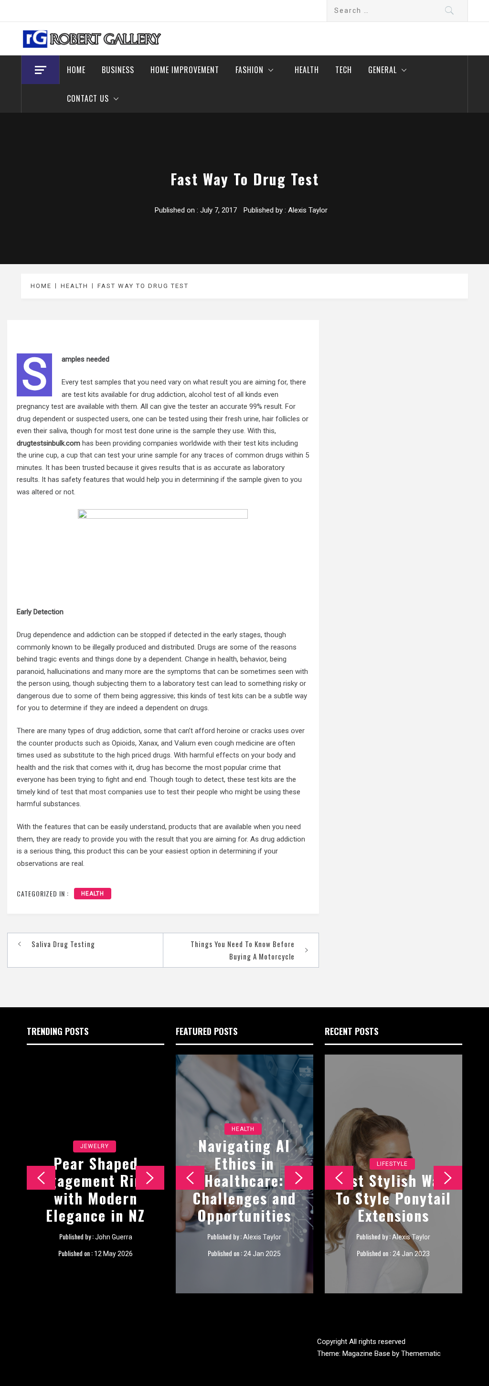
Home (76, 69)
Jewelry (94, 1146)
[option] (95, 1174)
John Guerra (113, 1237)
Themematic (421, 1353)
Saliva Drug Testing (63, 943)
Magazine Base (367, 1353)
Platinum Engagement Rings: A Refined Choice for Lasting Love (96, 1189)
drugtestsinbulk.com (49, 443)
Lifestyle (392, 1146)
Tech (343, 69)
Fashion (249, 69)
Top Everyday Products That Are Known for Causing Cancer (393, 1189)
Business (118, 69)
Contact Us (88, 98)
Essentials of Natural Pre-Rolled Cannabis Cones (244, 1198)
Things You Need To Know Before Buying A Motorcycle (243, 949)
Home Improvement (184, 69)
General (382, 69)
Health (307, 69)
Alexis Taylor (308, 210)
